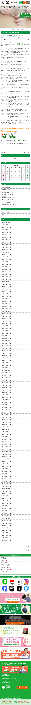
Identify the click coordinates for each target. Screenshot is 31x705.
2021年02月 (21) (6, 377)
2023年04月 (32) (6, 441)
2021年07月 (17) (6, 390)
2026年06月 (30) (6, 535)
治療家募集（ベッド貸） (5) (9, 204)
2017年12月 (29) (6, 284)
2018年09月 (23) (6, 306)
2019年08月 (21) (6, 333)
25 (11, 177)
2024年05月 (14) (6, 473)
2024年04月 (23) (6, 471)
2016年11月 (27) (6, 252)
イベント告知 (4, 571)
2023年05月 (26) (6, 444)
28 (23, 177)
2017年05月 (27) (6, 266)
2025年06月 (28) (6, 506)
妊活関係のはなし (5, 565)
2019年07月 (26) (6, 331)
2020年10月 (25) (6, 368)
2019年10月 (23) (6, 338)
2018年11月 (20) (6, 311)
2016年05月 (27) (6, 237)
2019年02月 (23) (6, 318)
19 (15, 175)
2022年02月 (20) (6, 407)
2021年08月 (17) (6, 392)
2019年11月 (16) (6, 340)
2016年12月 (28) (6, 254)
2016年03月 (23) (6, 232)
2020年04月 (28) (6, 353)
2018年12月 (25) (6, 313)
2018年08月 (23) (6, 303)
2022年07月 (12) (6, 419)
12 (15, 173)
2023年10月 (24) (6, 456)
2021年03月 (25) (6, 380)
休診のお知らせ (5, 569)
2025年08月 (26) (6, 510)
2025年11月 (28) (6, 518)
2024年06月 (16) (6, 476)
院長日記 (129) (6, 187)
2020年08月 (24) (6, 363)
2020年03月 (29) (6, 350)
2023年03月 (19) (6, 439)
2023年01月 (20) (6, 434)
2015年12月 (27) (6, 225)
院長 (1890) (5, 214)
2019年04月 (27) (6, 323)
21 (23, 175)
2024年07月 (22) (6, 478)
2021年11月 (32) (6, 400)
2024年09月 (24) (6, 483)
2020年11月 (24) (6, 370)
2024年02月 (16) (6, 466)
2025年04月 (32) (6, 501)
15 (27, 173)
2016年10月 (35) (6, 249)
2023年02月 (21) (6, 437)
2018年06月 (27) (6, 299)
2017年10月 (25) (6, 279)
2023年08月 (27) (6, 451)
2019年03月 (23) (6, 321)
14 (23, 173)
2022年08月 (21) (6, 422)
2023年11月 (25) (6, 459)
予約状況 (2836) (6, 189)
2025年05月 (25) (6, 503)
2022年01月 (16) (6, 404)
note (19, 584)
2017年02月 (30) (6, 259)
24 (7, 177)
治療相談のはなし (5, 567)
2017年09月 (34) (6, 276)
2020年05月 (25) (6, 355)
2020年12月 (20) (6, 372)
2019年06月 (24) (6, 328)
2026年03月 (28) (6, 528)
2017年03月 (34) (6, 262)
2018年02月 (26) (6, 289)
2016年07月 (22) (6, 242)
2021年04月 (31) (6, 382)
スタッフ (19, 37)
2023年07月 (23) (6, 449)
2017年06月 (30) (6, 269)
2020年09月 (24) (6, 365)
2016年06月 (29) (6, 239)
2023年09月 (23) (6, 454)
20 (19, 175)
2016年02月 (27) (6, 230)
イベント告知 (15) (6, 202)
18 (11, 175)
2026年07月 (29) (6, 538)
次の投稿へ (27, 39)
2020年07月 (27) (6, 360)
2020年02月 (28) (6, 348)
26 (15, 177)
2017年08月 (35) (6, 274)
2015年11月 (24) (6, 222)
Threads (12, 591)
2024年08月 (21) (6, 481)
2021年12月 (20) (6, 402)
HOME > (14, 29)
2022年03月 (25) (6, 409)
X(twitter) (19, 591)
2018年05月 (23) (6, 296)
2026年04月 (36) (6, 530)
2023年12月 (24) (6, 461)
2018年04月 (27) (6, 294)
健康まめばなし (5, 37)
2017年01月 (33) (6, 257)
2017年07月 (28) (6, 271)
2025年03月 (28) (6, 498)
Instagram (26, 584)
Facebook (5, 591)
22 (27, 175)
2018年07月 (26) (6, 301)
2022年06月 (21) (6, 417)
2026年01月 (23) (6, 523)
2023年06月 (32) (6, 446)
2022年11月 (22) (6, 429)
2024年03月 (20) (6, 469)
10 (7, 173)
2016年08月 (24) (6, 244)
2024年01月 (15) (6, 464)
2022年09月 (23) (6, 424)
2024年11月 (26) (6, 488)
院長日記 (3, 558)
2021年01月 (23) (6, 375)
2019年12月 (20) (6, 343)
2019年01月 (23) (6, 316)
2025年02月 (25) (6, 496)
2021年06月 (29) (6, 387)
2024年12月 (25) (6, 491)
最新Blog (21, 2)
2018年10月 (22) (6, 308)
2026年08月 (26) (6, 540)
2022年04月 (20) (6, 412)
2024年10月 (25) (6, 486)
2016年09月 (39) (6, 247)
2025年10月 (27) (6, 515)
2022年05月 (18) (6, 414)
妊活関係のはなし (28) (8, 194)
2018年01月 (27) (6, 286)
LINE (5, 584)
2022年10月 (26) (6, 427)
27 (19, 177)
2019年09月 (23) (6, 335)
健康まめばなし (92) (7, 192)
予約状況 (3, 560)
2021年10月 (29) (6, 397)
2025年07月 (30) (6, 508)
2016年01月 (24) (6, 227)
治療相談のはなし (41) (8, 197)
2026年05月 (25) (6, 533)
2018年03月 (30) (6, 291)
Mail (26, 591)
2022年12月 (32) (6, 432)
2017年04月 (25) (6, 264)
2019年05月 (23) (6, 326)
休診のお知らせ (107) (7, 199)
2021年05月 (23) (6, 385)
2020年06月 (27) (6, 358)
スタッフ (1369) (6, 212)
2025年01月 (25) (6, 493)
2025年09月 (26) (6, 513)
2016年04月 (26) (6, 234)
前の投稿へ (4, 39)
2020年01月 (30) (6, 345)
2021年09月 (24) (6, 395)
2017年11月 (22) (6, 281)
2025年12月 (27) (6, 520)
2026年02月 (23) (6, 525)
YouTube (12, 584)
